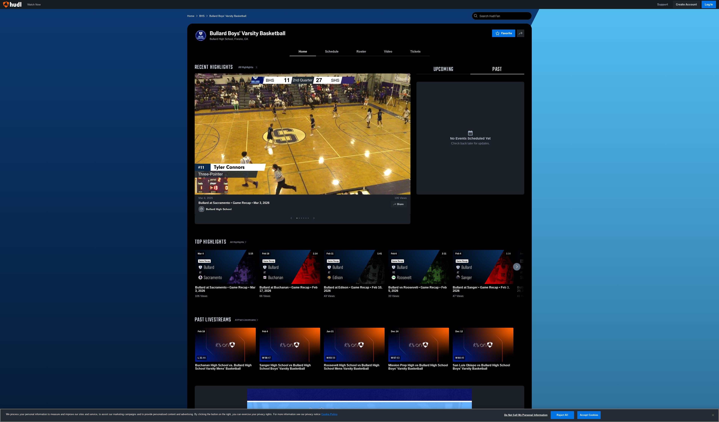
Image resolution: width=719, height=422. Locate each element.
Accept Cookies (589, 415)
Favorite (506, 33)
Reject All (562, 415)
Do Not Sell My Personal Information (526, 415)
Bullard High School (219, 209)
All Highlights (245, 67)
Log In (709, 4)
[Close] (713, 415)
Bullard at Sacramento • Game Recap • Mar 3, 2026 (233, 202)
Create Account (686, 4)
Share (400, 204)
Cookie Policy (329, 414)
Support (662, 4)
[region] (359, 415)
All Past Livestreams (245, 320)
